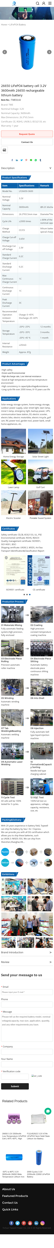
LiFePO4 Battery (17, 24)
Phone (4, 999)
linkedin (17, 160)
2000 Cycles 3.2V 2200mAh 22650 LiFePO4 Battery (38, 1174)
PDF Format (4, 150)
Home (4, 24)
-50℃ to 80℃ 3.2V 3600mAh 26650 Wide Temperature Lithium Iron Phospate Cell (13, 1174)
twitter (21, 160)
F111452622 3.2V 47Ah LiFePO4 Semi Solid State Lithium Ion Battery (38, 1136)
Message (6, 1011)
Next (49, 52)
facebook (12, 160)
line (31, 160)
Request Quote (27, 134)
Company (7, 1046)
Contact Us (27, 142)
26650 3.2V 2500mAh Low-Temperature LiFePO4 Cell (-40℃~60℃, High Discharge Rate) (14, 1136)
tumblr (40, 160)
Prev (4, 52)
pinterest (26, 160)
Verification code (10, 1071)
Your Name (7, 1058)
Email (4, 986)
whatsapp (35, 160)
